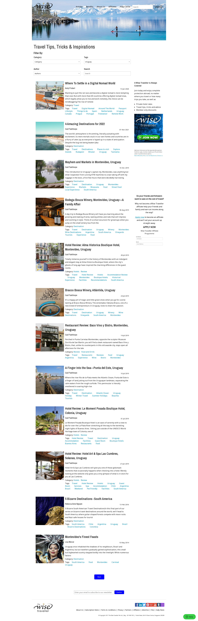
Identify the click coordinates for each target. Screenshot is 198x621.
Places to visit (102, 149)
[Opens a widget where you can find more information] (189, 617)
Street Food (116, 187)
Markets (82, 187)
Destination (79, 146)
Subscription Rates (92, 610)
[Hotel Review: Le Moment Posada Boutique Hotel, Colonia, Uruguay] (50, 420)
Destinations (86, 149)
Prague (78, 113)
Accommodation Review (117, 274)
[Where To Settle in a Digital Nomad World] (50, 95)
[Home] (43, 7)
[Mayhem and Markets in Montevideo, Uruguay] (50, 174)
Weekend (78, 488)
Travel (76, 105)
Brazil (124, 524)
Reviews (99, 355)
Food (105, 187)
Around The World (106, 108)
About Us (101, 6)
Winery (111, 229)
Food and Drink (87, 352)
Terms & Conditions (108, 610)
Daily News (160, 610)
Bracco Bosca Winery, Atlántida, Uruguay (90, 290)
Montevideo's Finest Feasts (81, 537)
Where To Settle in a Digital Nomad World (90, 83)
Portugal (89, 113)
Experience (81, 235)
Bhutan (91, 152)
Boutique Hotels (100, 277)
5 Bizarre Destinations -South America (88, 499)
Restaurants (86, 355)
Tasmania (115, 152)
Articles (79, 6)
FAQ (152, 610)
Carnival (114, 562)
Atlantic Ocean (102, 393)
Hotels (77, 271)
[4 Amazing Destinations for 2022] (50, 136)
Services (77, 486)
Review (84, 271)
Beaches (114, 395)
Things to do (82, 111)
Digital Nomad (87, 108)
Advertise (145, 610)
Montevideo (113, 184)
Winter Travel (81, 395)
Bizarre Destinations (76, 527)
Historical (116, 277)
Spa (86, 486)
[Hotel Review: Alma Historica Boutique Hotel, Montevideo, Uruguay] (50, 257)
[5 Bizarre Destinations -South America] (50, 511)
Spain (94, 111)
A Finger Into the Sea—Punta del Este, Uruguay (94, 368)
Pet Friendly (92, 488)
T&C (144, 155)
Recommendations (98, 280)
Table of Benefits (138, 155)
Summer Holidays (99, 395)
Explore (116, 149)
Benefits (89, 6)
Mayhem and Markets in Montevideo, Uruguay (93, 162)
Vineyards (119, 232)
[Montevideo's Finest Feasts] (50, 549)
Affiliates (112, 6)
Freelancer (102, 113)
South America (89, 189)
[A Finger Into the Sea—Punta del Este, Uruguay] (50, 380)
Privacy (120, 610)
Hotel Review (87, 274)
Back (99, 577)
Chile (113, 486)
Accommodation (99, 486)
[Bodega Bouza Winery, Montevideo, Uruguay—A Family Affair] (50, 212)
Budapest (79, 152)
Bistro (102, 357)
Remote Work (117, 113)
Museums (94, 187)
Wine (94, 357)
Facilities (82, 280)
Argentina (89, 232)
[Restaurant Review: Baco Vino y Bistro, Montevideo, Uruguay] (50, 337)
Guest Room (100, 441)
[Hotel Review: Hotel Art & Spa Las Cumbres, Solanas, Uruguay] (50, 466)
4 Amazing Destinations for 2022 (85, 124)
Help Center (125, 6)
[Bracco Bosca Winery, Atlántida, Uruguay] (50, 302)
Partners (128, 610)
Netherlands (106, 111)
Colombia (93, 527)
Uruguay (119, 111)
